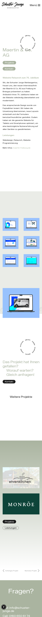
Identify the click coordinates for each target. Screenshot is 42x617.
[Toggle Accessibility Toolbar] (4, 607)
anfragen (25, 374)
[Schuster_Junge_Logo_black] (13, 5)
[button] (35, 5)
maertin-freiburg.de (21, 148)
